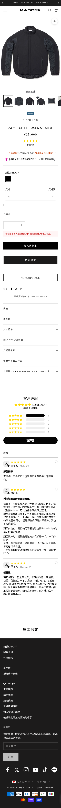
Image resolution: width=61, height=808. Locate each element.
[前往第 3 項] (30, 101)
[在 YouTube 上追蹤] (36, 770)
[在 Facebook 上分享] (11, 288)
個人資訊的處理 (11, 711)
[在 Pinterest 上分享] (21, 288)
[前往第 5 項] (51, 101)
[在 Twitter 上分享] (16, 288)
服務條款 (8, 700)
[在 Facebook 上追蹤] (7, 770)
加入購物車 (30, 245)
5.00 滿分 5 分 (39, 404)
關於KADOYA (10, 646)
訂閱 (11, 757)
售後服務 (8, 657)
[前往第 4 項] (40, 101)
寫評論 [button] (30, 440)
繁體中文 (41, 782)
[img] (18, 462)
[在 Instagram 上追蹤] (26, 770)
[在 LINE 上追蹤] (54, 770)
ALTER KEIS (30, 120)
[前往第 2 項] (19, 101)
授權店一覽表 (10, 673)
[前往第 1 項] (8, 101)
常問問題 (8, 689)
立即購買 (30, 260)
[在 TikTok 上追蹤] (45, 770)
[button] (30, 141)
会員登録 (13, 153)
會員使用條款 (10, 706)
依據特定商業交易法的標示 (17, 717)
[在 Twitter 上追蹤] (17, 770)
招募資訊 (8, 652)
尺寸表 (52, 189)
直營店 (7, 668)
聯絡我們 (8, 695)
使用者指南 (9, 683)
